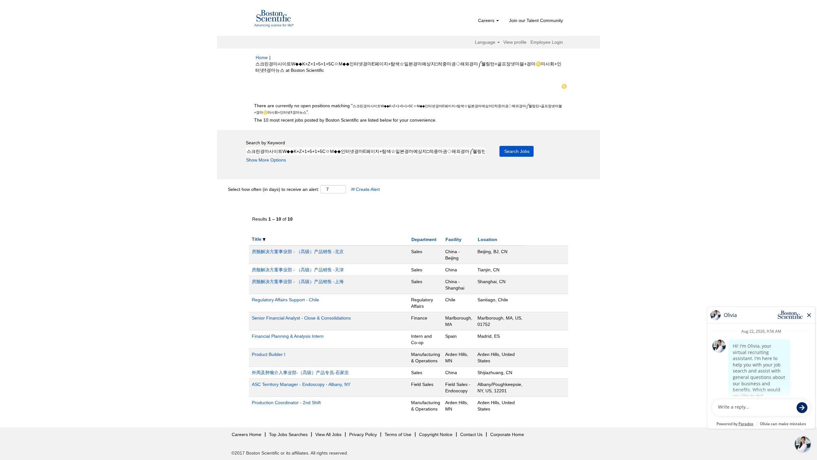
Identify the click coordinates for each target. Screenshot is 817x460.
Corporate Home (507, 434)
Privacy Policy (363, 434)
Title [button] (257, 239)
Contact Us (471, 434)
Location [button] (487, 239)
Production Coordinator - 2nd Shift (286, 402)
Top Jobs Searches (288, 434)
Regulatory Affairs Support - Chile (285, 299)
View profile (515, 42)
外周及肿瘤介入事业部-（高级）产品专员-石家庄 (300, 372)
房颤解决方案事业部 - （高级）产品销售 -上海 (298, 281)
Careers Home (246, 434)
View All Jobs (328, 434)
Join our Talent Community (536, 20)
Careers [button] (487, 20)
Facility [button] (453, 239)
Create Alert (367, 189)
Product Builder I (268, 354)
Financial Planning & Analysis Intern (288, 336)
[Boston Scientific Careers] (274, 19)
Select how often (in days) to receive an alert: (273, 189)
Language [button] (486, 42)
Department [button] (424, 239)
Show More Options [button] (266, 159)
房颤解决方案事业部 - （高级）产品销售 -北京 (298, 251)
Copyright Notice (436, 434)
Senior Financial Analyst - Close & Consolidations (301, 317)
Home (262, 57)
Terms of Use (398, 434)
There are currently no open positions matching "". (408, 109)
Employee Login (546, 42)
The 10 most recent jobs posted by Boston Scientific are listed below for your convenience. (345, 120)
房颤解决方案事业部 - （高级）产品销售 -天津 (298, 269)
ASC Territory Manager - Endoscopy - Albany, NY (301, 384)
